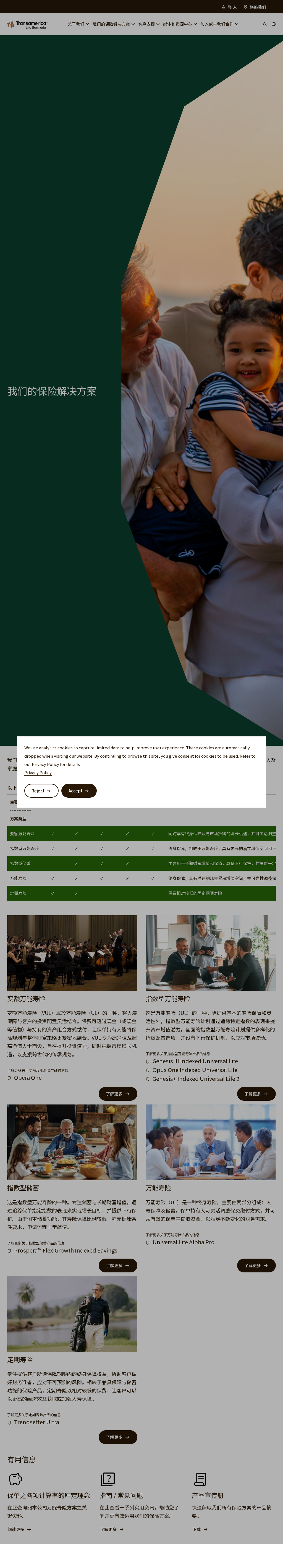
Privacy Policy (38, 772)
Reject (38, 791)
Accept (76, 791)
